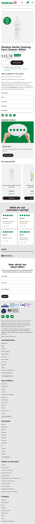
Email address (5, 289)
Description (4, 93)
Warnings (4, 106)
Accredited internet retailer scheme (15, 326)
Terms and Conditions (7, 470)
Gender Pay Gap (5, 483)
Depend (3, 429)
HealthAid (4, 432)
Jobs (2, 518)
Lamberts (3, 435)
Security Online (5, 475)
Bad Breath (4, 384)
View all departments (7, 376)
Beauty (3, 346)
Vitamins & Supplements (7, 370)
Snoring (3, 405)
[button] (32, 2)
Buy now (11, 198)
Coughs (3, 389)
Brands (8, 52)
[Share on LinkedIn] (6, 115)
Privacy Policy (5, 467)
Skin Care (3, 362)
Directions (4, 101)
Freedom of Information (7, 481)
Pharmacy (4, 356)
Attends (3, 424)
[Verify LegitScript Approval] (3, 311)
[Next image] (30, 27)
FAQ (2, 97)
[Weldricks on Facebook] (3, 316)
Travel (2, 367)
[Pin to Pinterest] (10, 115)
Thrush (3, 408)
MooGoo (14, 52)
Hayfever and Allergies (7, 394)
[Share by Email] (14, 115)
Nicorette (3, 440)
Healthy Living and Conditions (9, 491)
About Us (3, 500)
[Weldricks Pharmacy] (9, 2)
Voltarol (3, 454)
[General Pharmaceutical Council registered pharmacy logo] (14, 305)
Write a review (8, 155)
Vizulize (3, 451)
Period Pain (4, 402)
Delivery (3, 508)
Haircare (3, 348)
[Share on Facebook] (2, 115)
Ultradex (3, 448)
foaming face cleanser (18, 86)
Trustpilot (30, 251)
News (2, 505)
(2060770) (28, 321)
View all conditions (6, 416)
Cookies (3, 465)
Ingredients (4, 110)
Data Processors (5, 486)
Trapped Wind (5, 410)
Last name (4, 282)
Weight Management (6, 372)
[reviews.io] (7, 256)
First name (4, 276)
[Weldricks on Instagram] (7, 316)
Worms (3, 413)
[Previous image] (4, 27)
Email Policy (4, 513)
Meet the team (5, 502)
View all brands (6, 457)
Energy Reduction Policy (7, 489)
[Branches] (22, 2)
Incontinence (4, 400)
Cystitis (3, 392)
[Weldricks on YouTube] (12, 316)
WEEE (2, 516)
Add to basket (17, 62)
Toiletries (3, 364)
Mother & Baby (5, 351)
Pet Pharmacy (5, 354)
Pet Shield (4, 443)
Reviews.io (23, 251)
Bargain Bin (4, 343)
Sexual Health (4, 359)
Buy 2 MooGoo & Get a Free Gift (12, 76)
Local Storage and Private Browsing (10, 478)
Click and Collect (5, 510)
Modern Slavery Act (6, 473)
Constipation (4, 386)
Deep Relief (4, 427)
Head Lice (4, 397)
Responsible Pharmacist (7, 521)
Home (3, 52)
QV (2, 445)
